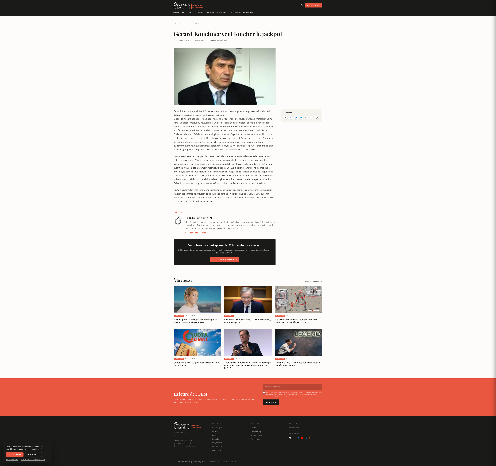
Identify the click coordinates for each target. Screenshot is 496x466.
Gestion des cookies (229, 462)
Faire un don (294, 428)
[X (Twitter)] (290, 438)
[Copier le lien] (311, 117)
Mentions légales (257, 431)
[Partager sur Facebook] (291, 117)
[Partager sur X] (286, 117)
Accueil (178, 23)
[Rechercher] (302, 5)
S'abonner (271, 402)
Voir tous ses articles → (196, 233)
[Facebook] (294, 438)
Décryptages (178, 12)
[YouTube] (302, 438)
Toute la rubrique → (313, 281)
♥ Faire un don (313, 5)
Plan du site (255, 439)
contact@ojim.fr (189, 446)
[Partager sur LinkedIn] (296, 117)
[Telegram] (298, 438)
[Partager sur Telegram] (301, 117)
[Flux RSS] (310, 438)
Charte (253, 428)
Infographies (221, 12)
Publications (235, 12)
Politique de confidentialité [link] (33, 459)
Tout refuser (33, 454)
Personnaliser (12, 459)
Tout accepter (14, 454)
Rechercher (248, 12)
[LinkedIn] (306, 438)
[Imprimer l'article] (317, 117)
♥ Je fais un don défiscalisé (224, 259)
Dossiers (189, 12)
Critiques (200, 12)
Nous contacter (257, 435)
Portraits (210, 12)
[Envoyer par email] (306, 117)
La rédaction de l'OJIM (182, 41)
